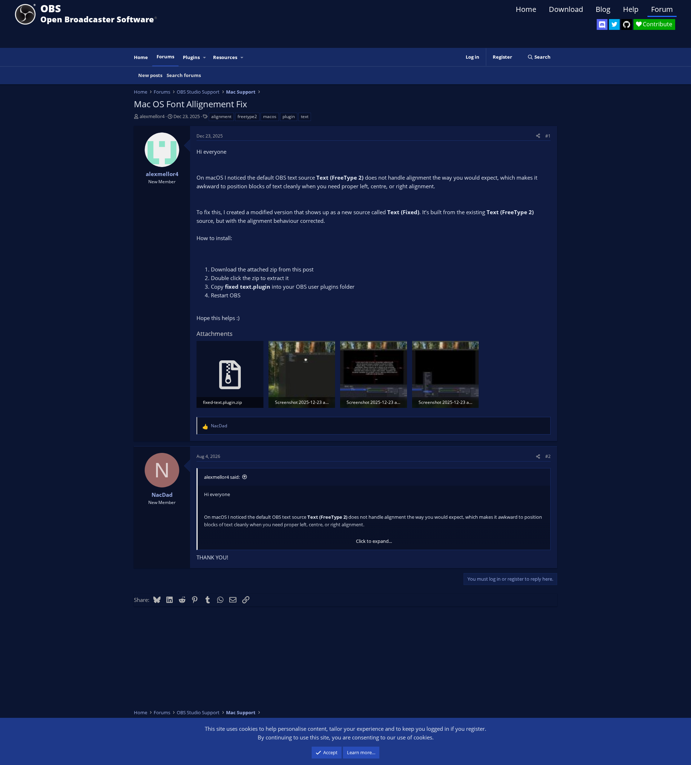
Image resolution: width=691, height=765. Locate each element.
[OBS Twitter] (614, 24)
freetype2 (247, 116)
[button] (204, 57)
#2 (548, 456)
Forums (165, 56)
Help (630, 9)
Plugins (191, 57)
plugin (289, 116)
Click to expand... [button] (374, 541)
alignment (221, 116)
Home (526, 9)
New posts (150, 75)
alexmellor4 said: (222, 477)
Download (566, 9)
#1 (548, 136)
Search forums (184, 75)
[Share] (538, 135)
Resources (225, 57)
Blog (603, 9)
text (304, 116)
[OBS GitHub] (626, 24)
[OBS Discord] (602, 24)
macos (269, 116)
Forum (662, 9)
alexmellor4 (152, 116)
